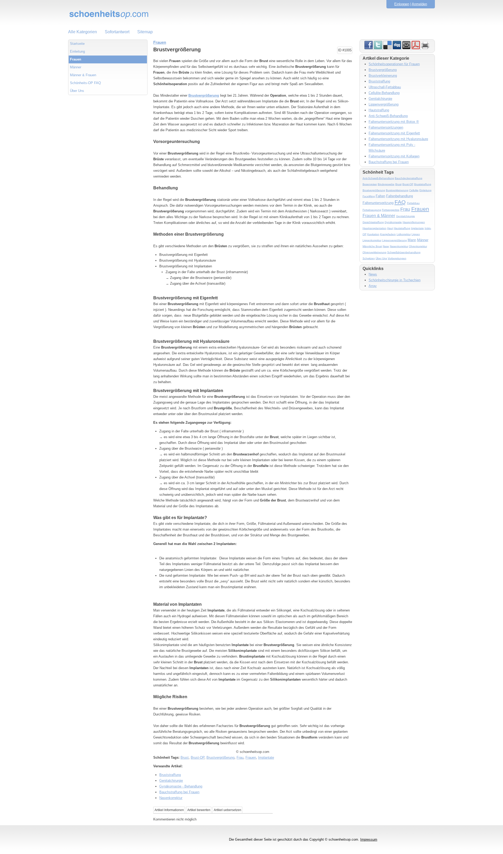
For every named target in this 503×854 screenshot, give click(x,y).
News (373, 274)
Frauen (75, 59)
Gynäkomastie (393, 222)
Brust (185, 757)
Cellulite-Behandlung (384, 93)
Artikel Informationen (169, 810)
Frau (240, 757)
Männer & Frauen (83, 75)
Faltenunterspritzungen (386, 127)
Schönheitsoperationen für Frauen (394, 64)
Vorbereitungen (397, 258)
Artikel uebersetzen (227, 810)
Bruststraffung (170, 775)
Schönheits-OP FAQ (85, 83)
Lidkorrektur (404, 234)
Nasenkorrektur (170, 798)
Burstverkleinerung (397, 190)
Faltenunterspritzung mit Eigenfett (394, 133)
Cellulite (414, 190)
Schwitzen (369, 258)
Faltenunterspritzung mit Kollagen (394, 156)
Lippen (416, 234)
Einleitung (77, 51)
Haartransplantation (374, 228)
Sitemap (145, 32)
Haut (390, 228)
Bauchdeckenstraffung (408, 178)
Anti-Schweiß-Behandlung (388, 116)
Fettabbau (413, 203)
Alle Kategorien (82, 32)
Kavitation (373, 234)
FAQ (400, 202)
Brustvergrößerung (203, 95)
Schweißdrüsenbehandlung (403, 252)
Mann (412, 240)
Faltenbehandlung (399, 196)
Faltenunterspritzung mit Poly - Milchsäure (392, 147)
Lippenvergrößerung (383, 104)
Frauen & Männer (379, 215)
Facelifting (369, 196)
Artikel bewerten (198, 810)
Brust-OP (197, 757)
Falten (380, 196)
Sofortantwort (117, 32)
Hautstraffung (379, 110)
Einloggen (401, 4)
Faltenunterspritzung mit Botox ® (394, 122)
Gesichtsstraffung (373, 222)
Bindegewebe (386, 184)
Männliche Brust (372, 246)
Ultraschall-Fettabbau (385, 87)
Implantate (266, 757)
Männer (75, 67)
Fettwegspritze (391, 209)
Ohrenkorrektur (418, 246)
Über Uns (77, 91)
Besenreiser (370, 184)
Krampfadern (388, 234)
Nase (386, 246)
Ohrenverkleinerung (374, 252)
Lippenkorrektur (372, 240)
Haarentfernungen (414, 222)
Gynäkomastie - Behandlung (180, 786)
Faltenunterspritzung (378, 203)
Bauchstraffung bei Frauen (179, 792)
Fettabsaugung (372, 209)
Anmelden (419, 4)
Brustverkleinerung (383, 76)
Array (373, 286)
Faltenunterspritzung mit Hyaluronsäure (398, 139)
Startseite (77, 44)
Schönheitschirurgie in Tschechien (394, 280)
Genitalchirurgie (171, 781)
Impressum (368, 839)
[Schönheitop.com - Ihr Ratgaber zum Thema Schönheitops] (251, 14)
